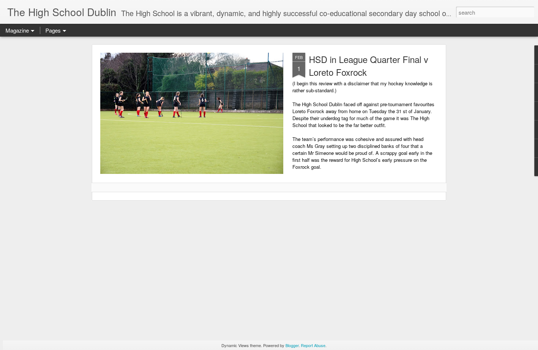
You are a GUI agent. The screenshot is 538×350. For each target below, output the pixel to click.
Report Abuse (313, 345)
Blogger (292, 345)
